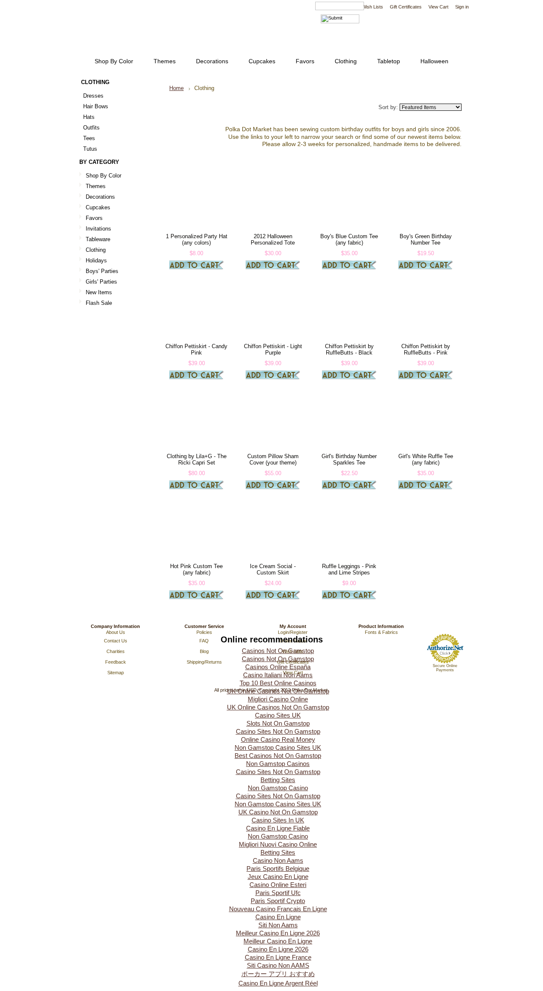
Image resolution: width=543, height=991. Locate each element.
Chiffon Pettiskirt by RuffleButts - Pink (425, 349)
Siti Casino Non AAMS (278, 965)
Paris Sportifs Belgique (277, 868)
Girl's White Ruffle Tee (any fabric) (425, 459)
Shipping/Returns (204, 661)
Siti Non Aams (278, 925)
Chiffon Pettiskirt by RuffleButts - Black (349, 349)
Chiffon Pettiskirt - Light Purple (273, 349)
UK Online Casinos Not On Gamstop (278, 691)
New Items (99, 292)
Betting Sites (277, 779)
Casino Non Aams (278, 860)
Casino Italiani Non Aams (278, 674)
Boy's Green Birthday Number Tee (426, 239)
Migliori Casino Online (278, 699)
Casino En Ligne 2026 (278, 949)
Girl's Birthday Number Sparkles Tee (349, 459)
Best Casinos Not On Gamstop (278, 755)
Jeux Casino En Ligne (278, 876)
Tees (89, 138)
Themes (96, 186)
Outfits (91, 127)
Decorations (100, 197)
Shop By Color (103, 175)
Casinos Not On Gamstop (278, 650)
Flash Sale (99, 303)
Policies (204, 632)
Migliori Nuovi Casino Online (278, 844)
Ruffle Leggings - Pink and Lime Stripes (349, 569)
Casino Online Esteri (277, 884)
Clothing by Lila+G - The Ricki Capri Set (197, 459)
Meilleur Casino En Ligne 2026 (278, 933)
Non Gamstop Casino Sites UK (278, 747)
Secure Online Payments (445, 668)
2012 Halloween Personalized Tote (273, 239)
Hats (89, 117)
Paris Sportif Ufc (278, 892)
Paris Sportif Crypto (278, 900)
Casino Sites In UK (278, 820)
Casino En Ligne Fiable (278, 828)
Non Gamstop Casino (278, 787)
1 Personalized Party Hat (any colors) (196, 239)
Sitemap (115, 672)
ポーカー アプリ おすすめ (278, 973)
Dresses (93, 96)
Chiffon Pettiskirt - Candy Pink (196, 349)
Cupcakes (98, 207)
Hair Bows (95, 106)
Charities (115, 651)
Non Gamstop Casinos (278, 763)
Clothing (96, 250)
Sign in (462, 6)
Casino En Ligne (278, 917)
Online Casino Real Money (278, 739)
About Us (115, 632)
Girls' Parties (101, 282)
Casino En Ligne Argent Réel (278, 983)
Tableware (98, 239)
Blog (204, 651)
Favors (94, 218)
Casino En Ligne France (278, 957)
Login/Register (293, 632)
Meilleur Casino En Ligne (278, 941)
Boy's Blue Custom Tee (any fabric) (349, 239)
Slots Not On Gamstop (278, 723)
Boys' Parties (102, 271)
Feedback (115, 661)
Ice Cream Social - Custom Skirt (273, 569)
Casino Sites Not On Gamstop (278, 731)
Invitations (98, 228)
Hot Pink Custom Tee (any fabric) (196, 569)
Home (176, 88)
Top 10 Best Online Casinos (278, 683)
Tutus (90, 149)
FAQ (204, 640)
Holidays (96, 260)
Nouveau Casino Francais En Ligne (278, 908)
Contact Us (115, 640)
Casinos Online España (278, 666)
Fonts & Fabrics (381, 632)
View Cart (438, 6)
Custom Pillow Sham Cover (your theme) (273, 459)
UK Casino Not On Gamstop (278, 812)
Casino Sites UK (278, 715)
